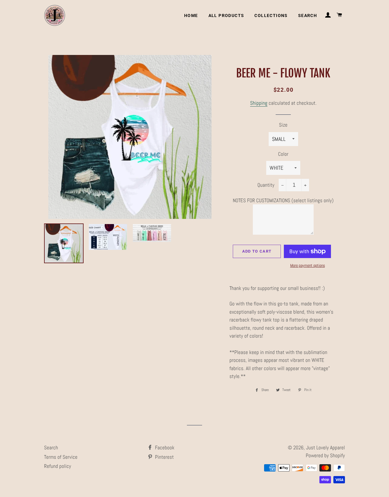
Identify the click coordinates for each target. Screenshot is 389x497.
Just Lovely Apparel (325, 447)
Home (191, 15)
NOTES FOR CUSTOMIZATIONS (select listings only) (283, 200)
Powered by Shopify (325, 455)
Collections (270, 15)
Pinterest (164, 457)
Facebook (164, 447)
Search (307, 15)
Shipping (258, 103)
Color (283, 154)
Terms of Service (60, 457)
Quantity (265, 185)
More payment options (307, 265)
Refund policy (57, 466)
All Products (226, 15)
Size (283, 124)
